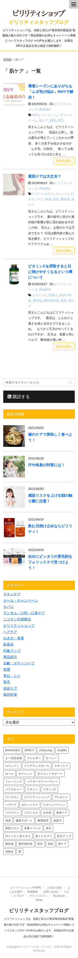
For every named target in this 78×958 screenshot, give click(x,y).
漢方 (48, 828)
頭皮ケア (10, 688)
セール (9, 773)
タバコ (8, 607)
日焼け (52, 295)
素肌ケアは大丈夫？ (44, 176)
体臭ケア (61, 812)
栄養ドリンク (32, 828)
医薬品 (8, 644)
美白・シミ (12, 676)
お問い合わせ (51, 891)
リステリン (12, 812)
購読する (20, 396)
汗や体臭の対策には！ (46, 465)
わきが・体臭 (13, 638)
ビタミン (32, 789)
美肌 (50, 843)
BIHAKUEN (12, 750)
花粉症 (9, 851)
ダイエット (25, 773)
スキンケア (35, 199)
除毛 (61, 120)
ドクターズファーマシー (42, 781)
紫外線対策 (51, 300)
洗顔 (56, 199)
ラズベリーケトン (54, 804)
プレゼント (61, 797)
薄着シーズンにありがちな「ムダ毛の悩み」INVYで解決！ (50, 91)
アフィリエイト (38, 895)
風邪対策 (10, 694)
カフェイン (12, 765)
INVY (35, 115)
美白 (40, 843)
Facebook (59, 895)
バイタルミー (13, 789)
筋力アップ (64, 836)
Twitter (39, 899)
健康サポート (24, 820)
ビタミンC (39, 295)
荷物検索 (32, 891)
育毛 (6, 682)
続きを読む (64, 160)
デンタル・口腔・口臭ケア (24, 613)
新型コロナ (12, 828)
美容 (64, 300)
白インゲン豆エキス (18, 836)
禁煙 (6, 669)
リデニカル (31, 812)
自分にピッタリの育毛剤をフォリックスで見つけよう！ (50, 562)
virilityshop (45, 750)
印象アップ (12, 651)
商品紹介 (45, 109)
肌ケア (43, 120)
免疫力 (57, 820)
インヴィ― (48, 115)
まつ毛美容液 (13, 758)
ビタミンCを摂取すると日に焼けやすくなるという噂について (50, 271)
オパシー (51, 758)
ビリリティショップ (18, 625)
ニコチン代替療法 (17, 619)
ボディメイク (29, 804)
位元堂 (47, 812)
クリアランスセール (36, 765)
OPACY (29, 750)
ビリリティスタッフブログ (39, 22)
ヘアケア (10, 632)
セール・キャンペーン (20, 600)
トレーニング (13, 781)
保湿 (48, 199)
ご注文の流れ (54, 887)
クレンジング (64, 193)
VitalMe (62, 750)
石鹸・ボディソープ (18, 663)
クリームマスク (43, 193)
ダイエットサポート (50, 773)
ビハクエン (12, 797)
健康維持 (43, 820)
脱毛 (53, 120)
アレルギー (34, 758)
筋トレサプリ (43, 836)
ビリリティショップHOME (25, 887)
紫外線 (65, 199)
